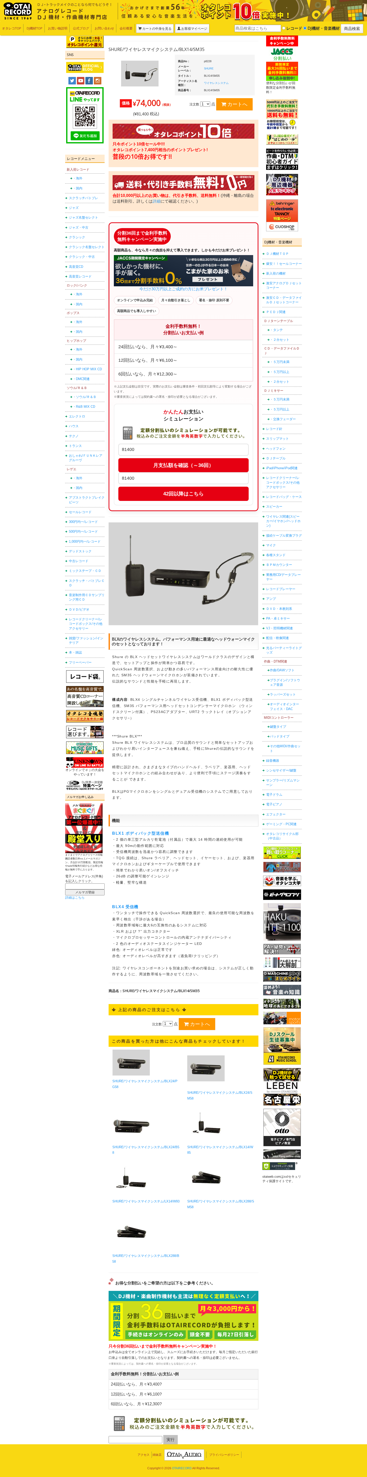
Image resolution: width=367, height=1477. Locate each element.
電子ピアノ (274, 804)
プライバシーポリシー (224, 1455)
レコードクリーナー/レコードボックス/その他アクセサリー (85, 623)
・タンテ (276, 330)
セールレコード (80, 512)
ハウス (74, 426)
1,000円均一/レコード (85, 541)
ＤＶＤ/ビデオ (79, 609)
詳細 (157, 201)
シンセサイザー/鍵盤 (281, 770)
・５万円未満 (279, 362)
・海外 (77, 178)
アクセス (144, 1455)
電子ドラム (274, 794)
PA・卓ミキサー (278, 618)
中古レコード (78, 561)
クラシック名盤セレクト (87, 247)
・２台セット (279, 340)
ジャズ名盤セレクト (83, 217)
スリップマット (277, 438)
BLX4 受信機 (125, 907)
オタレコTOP (11, 28)
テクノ (74, 436)
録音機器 (272, 760)
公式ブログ (81, 28)
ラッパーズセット (283, 694)
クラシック (77, 237)
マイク (271, 545)
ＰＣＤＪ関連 (276, 312)
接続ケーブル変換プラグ (284, 535)
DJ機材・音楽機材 (323, 28)
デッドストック (80, 551)
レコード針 (274, 429)
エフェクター (276, 814)
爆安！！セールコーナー (284, 264)
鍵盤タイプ (278, 727)
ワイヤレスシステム (216, 82)
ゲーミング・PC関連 (281, 824)
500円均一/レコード (83, 531)
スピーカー (274, 506)
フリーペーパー (80, 662)
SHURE (208, 68)
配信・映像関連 (277, 638)
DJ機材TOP (34, 28)
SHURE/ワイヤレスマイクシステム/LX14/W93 (146, 1201)
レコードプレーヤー (280, 589)
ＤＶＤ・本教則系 (279, 609)
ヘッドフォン (276, 448)
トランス (75, 446)
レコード (293, 28)
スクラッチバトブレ (83, 198)
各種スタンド (276, 555)
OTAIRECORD (182, 1468)
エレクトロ (77, 416)
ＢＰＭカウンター (279, 565)
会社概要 (126, 28)
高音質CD (76, 267)
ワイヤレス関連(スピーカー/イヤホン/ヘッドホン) (283, 521)
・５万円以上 (279, 372)
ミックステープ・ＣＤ (85, 571)
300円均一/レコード (83, 522)
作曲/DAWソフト (282, 670)
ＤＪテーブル (276, 458)
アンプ (271, 599)
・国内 (77, 188)
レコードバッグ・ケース (284, 497)
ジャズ (74, 208)
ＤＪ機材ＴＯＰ (277, 254)
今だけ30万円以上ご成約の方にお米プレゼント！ (183, 289)
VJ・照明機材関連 (279, 628)
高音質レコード (80, 276)
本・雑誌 (75, 652)
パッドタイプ (279, 736)
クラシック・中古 (82, 257)
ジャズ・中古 (78, 227)
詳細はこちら (75, 897)
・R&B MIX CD (84, 406)
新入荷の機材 (276, 273)
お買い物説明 (57, 28)
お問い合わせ (104, 28)
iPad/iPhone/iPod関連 (282, 468)
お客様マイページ (194, 28)
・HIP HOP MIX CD (87, 369)
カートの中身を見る (157, 28)
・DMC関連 (81, 379)
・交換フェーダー (283, 419)
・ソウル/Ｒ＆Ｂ (84, 397)
